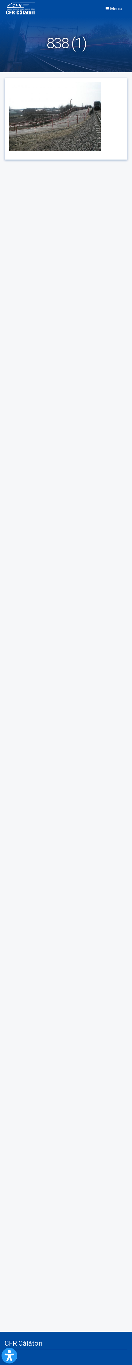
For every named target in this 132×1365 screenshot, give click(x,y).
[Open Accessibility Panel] (9, 1355)
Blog (13, 1357)
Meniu (115, 8)
